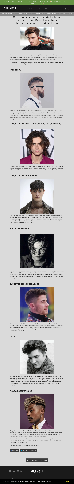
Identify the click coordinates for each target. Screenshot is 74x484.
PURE (43, 13)
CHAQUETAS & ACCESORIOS (54, 13)
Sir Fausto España (17, 478)
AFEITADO (20, 13)
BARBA (10, 13)
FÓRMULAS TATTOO (67, 13)
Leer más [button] (49, 481)
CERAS (25, 13)
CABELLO (4, 13)
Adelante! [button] (66, 481)
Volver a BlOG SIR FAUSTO (38, 460)
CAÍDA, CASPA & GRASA (35, 13)
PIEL (15, 13)
